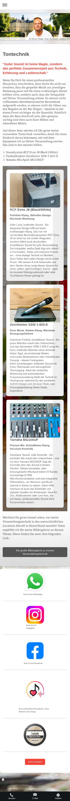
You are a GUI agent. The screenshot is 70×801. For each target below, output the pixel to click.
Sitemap (27, 779)
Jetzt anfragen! (35, 762)
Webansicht (61, 779)
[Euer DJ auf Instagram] (35, 615)
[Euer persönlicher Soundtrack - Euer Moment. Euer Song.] (35, 691)
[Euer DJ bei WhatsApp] (35, 581)
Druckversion (13, 779)
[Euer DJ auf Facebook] (35, 651)
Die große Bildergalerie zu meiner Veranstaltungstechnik (35, 552)
